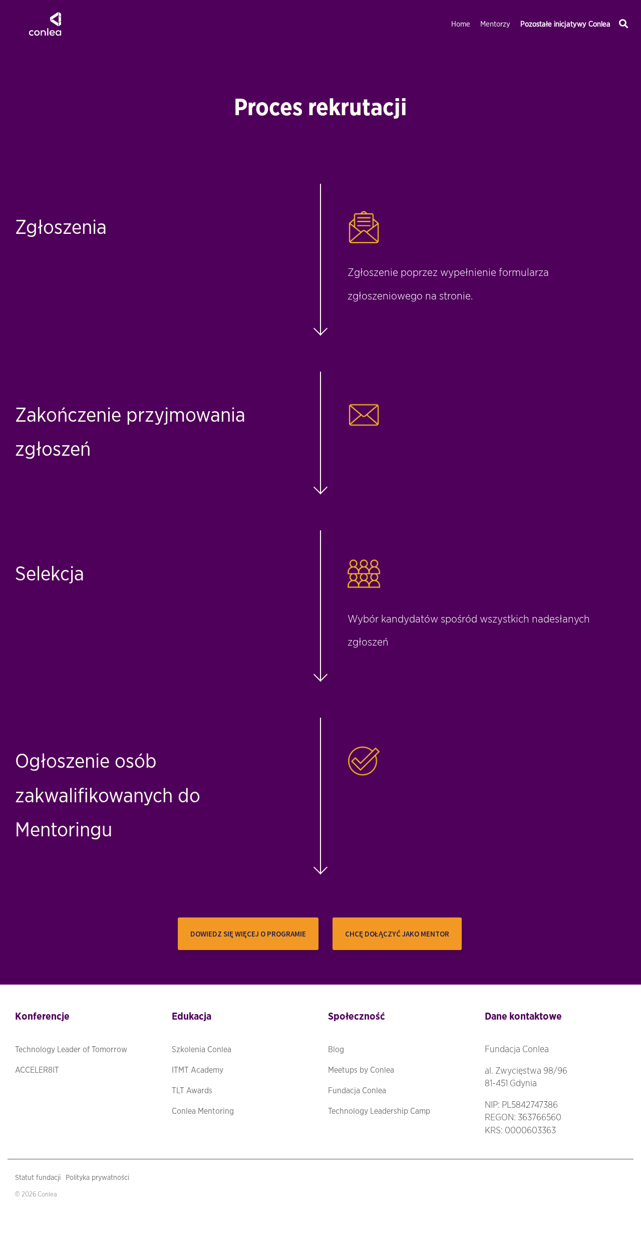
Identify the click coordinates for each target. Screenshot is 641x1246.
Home (460, 24)
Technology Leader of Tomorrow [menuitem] (71, 1050)
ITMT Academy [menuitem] (197, 1070)
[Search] (623, 24)
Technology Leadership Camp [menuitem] (379, 1111)
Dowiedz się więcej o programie (248, 934)
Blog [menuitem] (336, 1050)
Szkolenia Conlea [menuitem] (201, 1050)
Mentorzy (495, 24)
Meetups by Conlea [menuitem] (361, 1070)
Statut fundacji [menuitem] (38, 1177)
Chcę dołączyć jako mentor (397, 934)
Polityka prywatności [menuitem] (97, 1177)
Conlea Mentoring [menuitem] (203, 1111)
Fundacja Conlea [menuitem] (357, 1091)
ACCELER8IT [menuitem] (37, 1070)
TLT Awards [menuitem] (192, 1091)
